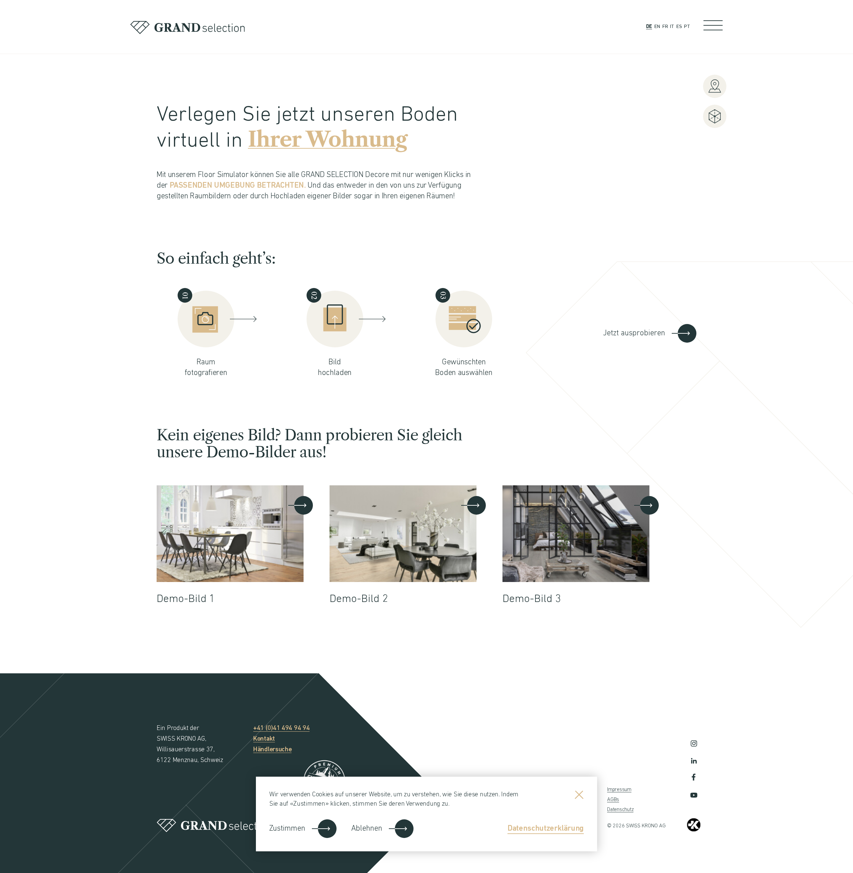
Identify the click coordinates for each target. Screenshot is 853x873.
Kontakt (264, 739)
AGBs (613, 799)
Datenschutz (620, 809)
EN (657, 27)
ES (679, 27)
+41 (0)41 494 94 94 (281, 728)
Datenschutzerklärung (545, 829)
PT (687, 27)
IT (672, 27)
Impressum (619, 789)
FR (665, 27)
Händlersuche (272, 749)
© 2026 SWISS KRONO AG (636, 826)
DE (649, 27)
